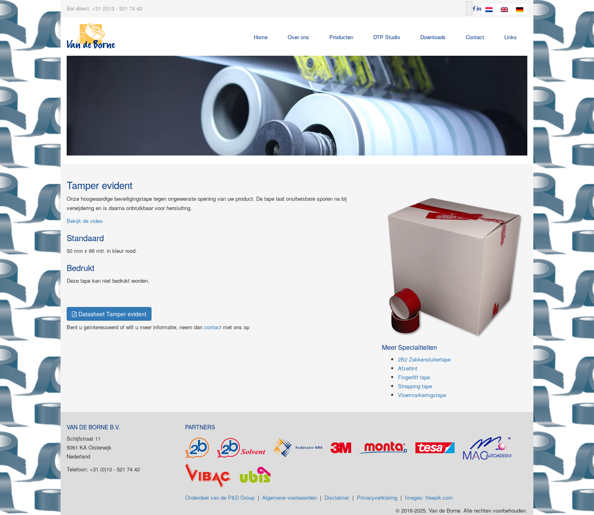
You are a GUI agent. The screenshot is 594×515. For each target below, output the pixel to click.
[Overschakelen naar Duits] (519, 9)
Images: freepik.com (429, 497)
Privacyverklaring (377, 497)
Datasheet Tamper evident (111, 314)
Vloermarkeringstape (422, 395)
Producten (341, 37)
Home (261, 37)
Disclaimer (336, 497)
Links (510, 37)
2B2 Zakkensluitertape (424, 359)
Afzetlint (407, 368)
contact (212, 327)
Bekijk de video (85, 221)
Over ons (298, 37)
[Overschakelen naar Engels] (504, 9)
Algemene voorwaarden (289, 497)
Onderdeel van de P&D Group (220, 497)
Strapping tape (415, 386)
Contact (475, 37)
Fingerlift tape (414, 377)
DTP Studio (386, 37)
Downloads (433, 37)
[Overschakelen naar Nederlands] (489, 9)
